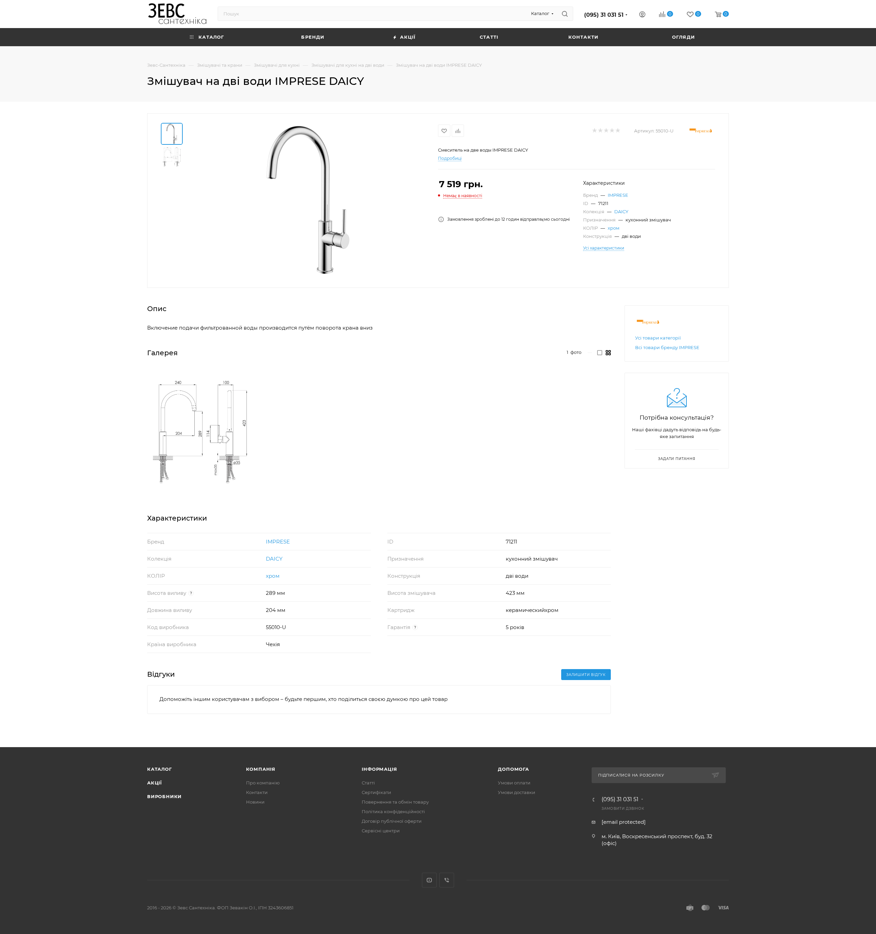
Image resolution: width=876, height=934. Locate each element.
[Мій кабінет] (642, 15)
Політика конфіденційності (393, 811)
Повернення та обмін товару (395, 802)
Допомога (513, 769)
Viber (446, 880)
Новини (255, 802)
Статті (368, 782)
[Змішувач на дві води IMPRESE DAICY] (308, 200)
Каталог (159, 769)
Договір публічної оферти (392, 821)
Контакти (257, 792)
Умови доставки (516, 792)
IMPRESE (618, 195)
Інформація (379, 769)
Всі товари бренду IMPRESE (667, 347)
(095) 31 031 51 (603, 15)
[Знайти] (564, 14)
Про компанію (263, 782)
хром (613, 228)
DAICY (621, 211)
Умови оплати (514, 782)
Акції (154, 782)
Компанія (260, 769)
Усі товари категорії (658, 338)
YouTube (429, 880)
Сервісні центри (381, 830)
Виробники (164, 796)
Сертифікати (376, 792)
